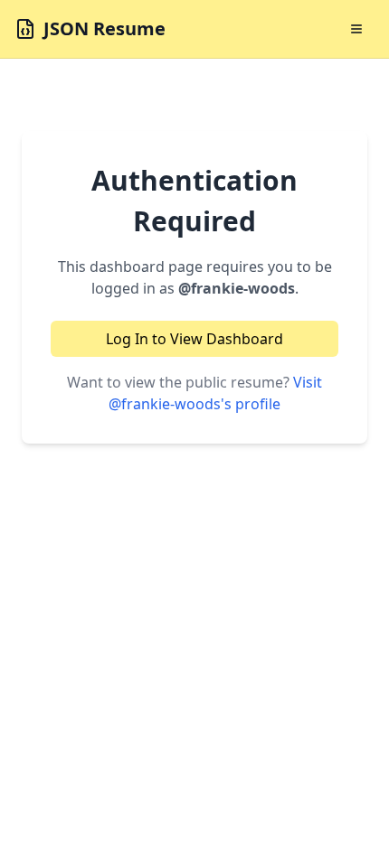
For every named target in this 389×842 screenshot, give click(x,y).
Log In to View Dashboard (194, 339)
